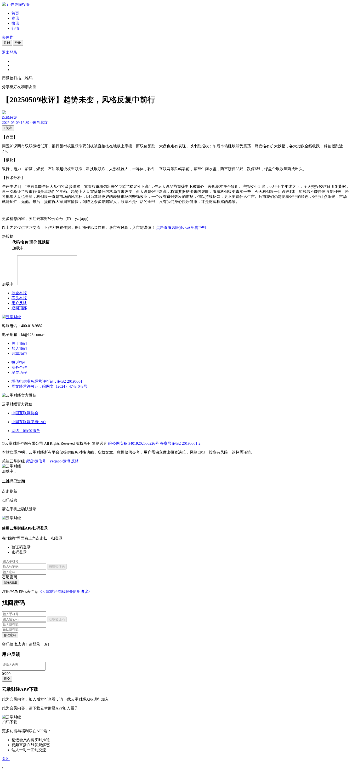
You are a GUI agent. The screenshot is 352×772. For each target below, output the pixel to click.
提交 (7, 678)
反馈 (75, 461)
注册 (7, 43)
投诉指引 (19, 362)
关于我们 (19, 343)
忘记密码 (9, 577)
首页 (15, 13)
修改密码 (10, 635)
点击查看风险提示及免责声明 (181, 227)
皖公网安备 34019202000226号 (133, 443)
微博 (66, 461)
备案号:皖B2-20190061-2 (180, 443)
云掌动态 (19, 353)
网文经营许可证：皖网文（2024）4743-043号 (49, 386)
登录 (18, 43)
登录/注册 (10, 582)
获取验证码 (57, 566)
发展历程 (19, 372)
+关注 (8, 128)
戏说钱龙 (9, 117)
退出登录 (9, 52)
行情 (15, 28)
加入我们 (19, 348)
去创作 (7, 37)
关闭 (6, 759)
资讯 (15, 18)
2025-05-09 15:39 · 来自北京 (25, 123)
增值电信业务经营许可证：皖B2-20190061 (46, 381)
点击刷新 (9, 491)
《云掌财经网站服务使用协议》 (65, 591)
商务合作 (19, 367)
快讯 (15, 23)
